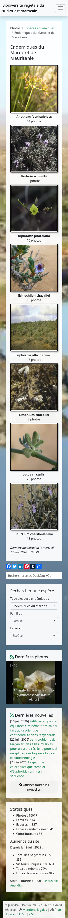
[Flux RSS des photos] (12, 657)
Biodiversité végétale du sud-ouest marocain (23, 8)
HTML (22, 914)
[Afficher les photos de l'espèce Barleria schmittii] (34, 148)
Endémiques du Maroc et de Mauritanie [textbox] (32, 606)
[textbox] (32, 621)
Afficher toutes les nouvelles (35, 787)
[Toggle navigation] (60, 8)
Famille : (16, 613)
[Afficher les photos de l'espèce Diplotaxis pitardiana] (34, 208)
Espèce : (16, 628)
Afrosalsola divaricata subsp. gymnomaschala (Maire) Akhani (34, 695)
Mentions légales (35, 910)
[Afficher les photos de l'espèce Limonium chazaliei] (34, 387)
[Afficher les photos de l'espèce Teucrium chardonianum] (34, 506)
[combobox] (34, 606)
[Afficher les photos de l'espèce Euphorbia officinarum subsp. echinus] (34, 327)
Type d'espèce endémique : (29, 598)
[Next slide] (55, 684)
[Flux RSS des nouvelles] (12, 715)
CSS (32, 914)
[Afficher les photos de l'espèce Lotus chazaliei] (34, 446)
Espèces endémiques (40, 28)
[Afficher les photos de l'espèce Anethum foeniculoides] (34, 89)
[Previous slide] (13, 684)
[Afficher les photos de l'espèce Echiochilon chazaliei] (34, 267)
